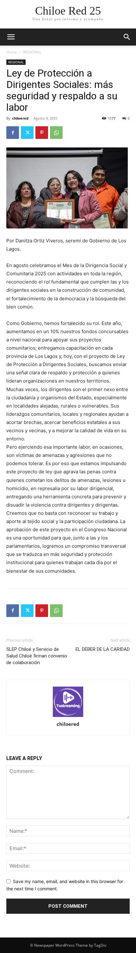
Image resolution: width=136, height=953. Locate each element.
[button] (127, 37)
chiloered (20, 118)
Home (11, 52)
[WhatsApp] (56, 132)
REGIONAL (32, 52)
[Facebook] (12, 132)
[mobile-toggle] (11, 37)
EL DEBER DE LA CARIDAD (103, 649)
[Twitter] (27, 132)
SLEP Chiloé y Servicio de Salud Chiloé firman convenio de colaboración (36, 655)
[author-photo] (68, 702)
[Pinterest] (41, 132)
